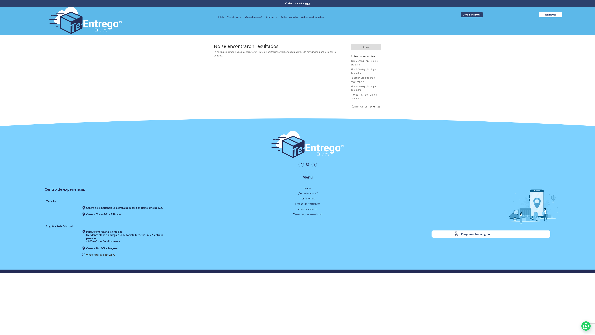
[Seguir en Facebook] (301, 164)
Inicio (221, 17)
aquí (307, 3)
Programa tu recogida (475, 234)
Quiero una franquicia (312, 17)
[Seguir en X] (314, 164)
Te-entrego (232, 17)
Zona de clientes (471, 14)
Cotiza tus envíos (289, 17)
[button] (586, 326)
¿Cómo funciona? (253, 17)
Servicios (270, 17)
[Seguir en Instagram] (307, 164)
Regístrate (550, 14)
